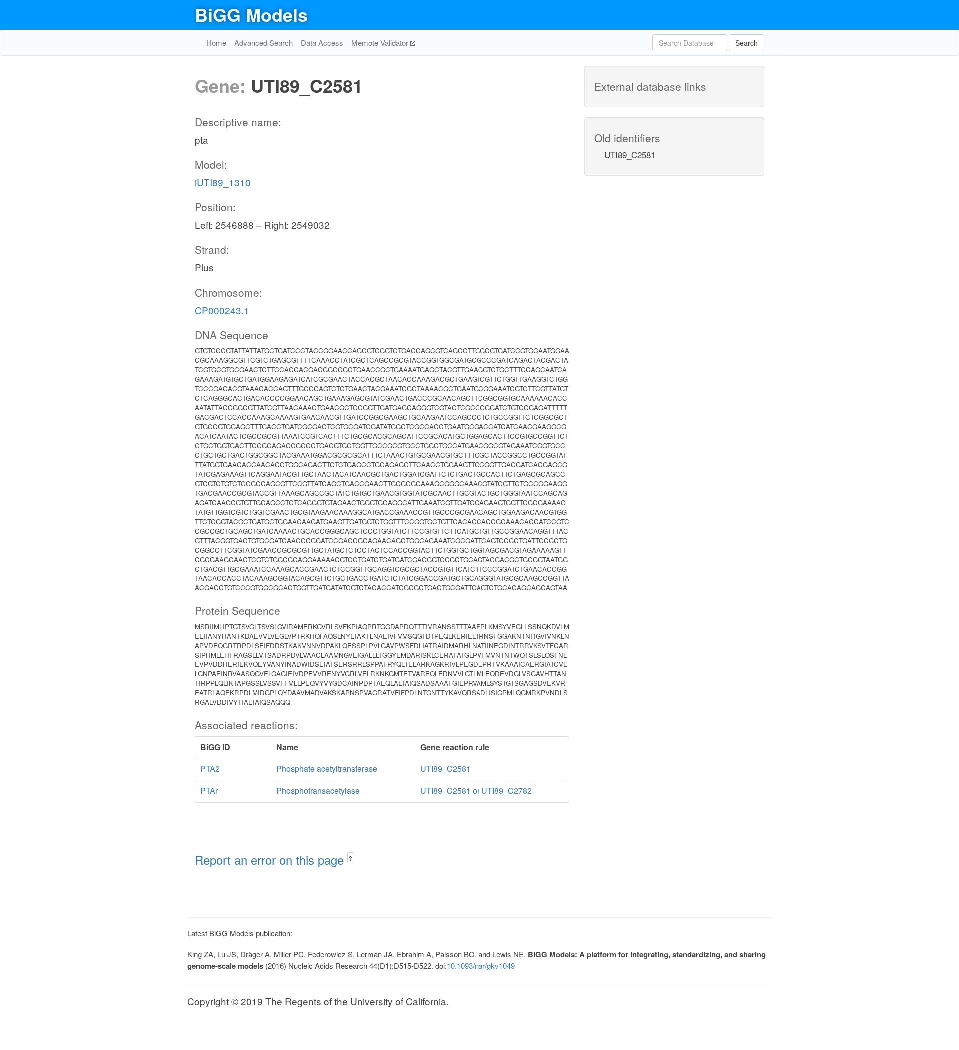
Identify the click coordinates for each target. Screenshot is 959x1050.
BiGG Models (251, 14)
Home (216, 42)
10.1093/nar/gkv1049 (481, 965)
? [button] (350, 858)
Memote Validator (380, 42)
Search (746, 43)
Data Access (322, 42)
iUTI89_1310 (223, 182)
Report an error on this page (271, 859)
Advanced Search (263, 42)
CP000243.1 (222, 310)
